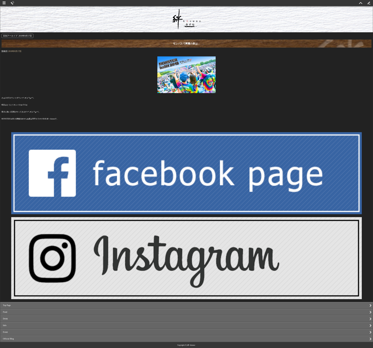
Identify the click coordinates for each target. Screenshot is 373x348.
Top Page (7, 305)
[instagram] (186, 298)
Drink (5, 319)
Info (4, 325)
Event (5, 332)
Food (5, 312)
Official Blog (8, 339)
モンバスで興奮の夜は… (186, 43)
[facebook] (186, 213)
